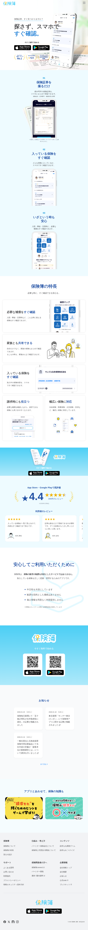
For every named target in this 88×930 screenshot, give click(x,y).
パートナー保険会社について (43, 846)
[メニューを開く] (84, 3)
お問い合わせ (8, 872)
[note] (13, 922)
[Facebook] (4, 922)
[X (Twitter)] (9, 922)
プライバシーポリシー (12, 880)
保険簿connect (37, 867)
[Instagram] (17, 922)
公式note (63, 880)
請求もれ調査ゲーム (67, 846)
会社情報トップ (66, 868)
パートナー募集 (38, 871)
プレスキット (65, 884)
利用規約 (6, 876)
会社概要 (63, 872)
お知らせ (63, 876)
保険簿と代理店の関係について (44, 850)
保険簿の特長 (8, 850)
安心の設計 (7, 854)
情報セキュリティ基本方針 (13, 884)
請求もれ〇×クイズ (67, 850)
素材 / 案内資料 (37, 876)
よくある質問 (8, 868)
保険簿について (9, 846)
